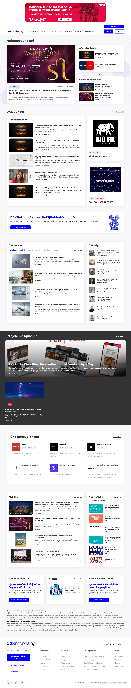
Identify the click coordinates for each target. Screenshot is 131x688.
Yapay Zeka (65, 657)
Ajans (43, 663)
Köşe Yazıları (89, 31)
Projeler (67, 31)
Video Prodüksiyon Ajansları (95, 666)
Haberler (33, 31)
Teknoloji (44, 657)
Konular (44, 31)
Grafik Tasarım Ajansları (93, 663)
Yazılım (64, 669)
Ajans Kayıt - (17, 665)
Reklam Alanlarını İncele (20, 227)
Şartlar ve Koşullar (108, 683)
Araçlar (56, 250)
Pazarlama (65, 663)
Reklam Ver (14, 672)
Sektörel (44, 666)
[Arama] (101, 31)
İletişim (118, 660)
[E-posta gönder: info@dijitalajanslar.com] (16, 682)
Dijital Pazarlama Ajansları (94, 657)
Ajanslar (56, 31)
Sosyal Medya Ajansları (93, 660)
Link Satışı (119, 666)
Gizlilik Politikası (121, 683)
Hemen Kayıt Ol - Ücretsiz (19, 599)
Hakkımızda (119, 657)
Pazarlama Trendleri (17, 250)
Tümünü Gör (120, 112)
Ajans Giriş (119, 31)
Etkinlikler (78, 31)
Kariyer (118, 663)
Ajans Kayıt (114, 26)
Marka (43, 669)
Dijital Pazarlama (67, 666)
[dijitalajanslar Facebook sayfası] (21, 682)
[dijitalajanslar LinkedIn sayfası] (12, 682)
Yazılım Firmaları (90, 669)
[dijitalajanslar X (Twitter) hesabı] (7, 682)
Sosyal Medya (46, 660)
